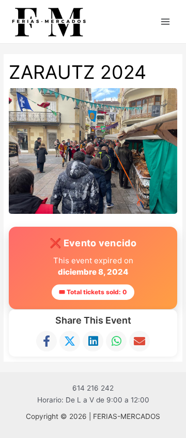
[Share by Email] (139, 341)
